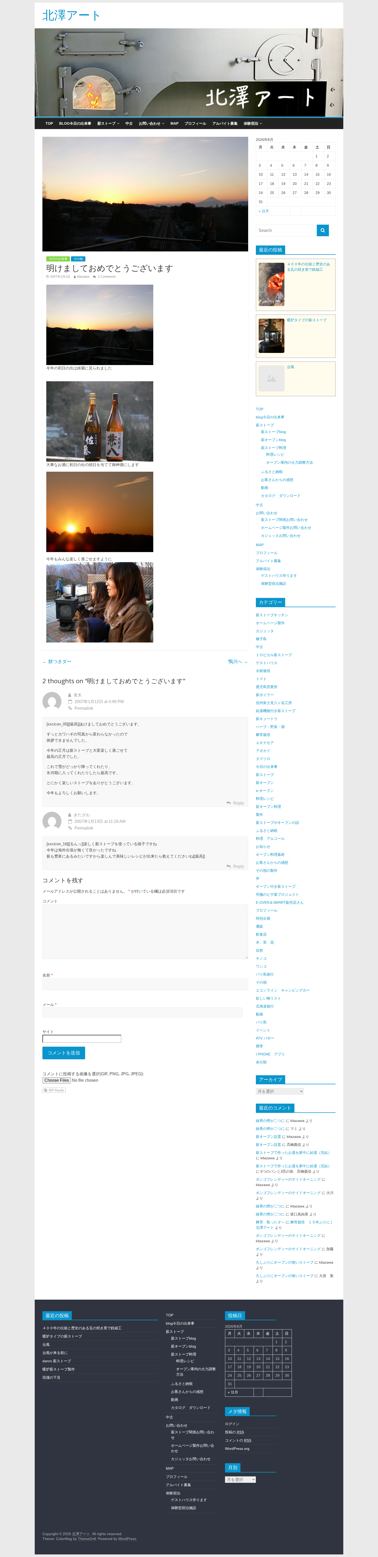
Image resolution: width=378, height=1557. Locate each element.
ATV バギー (265, 1038)
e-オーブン (265, 791)
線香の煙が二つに (270, 1121)
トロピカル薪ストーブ (274, 655)
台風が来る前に (55, 1353)
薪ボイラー (265, 695)
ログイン (232, 1424)
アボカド (263, 751)
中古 (129, 123)
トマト (261, 679)
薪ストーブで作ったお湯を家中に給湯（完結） (293, 1152)
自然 (259, 950)
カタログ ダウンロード (281, 496)
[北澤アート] (189, 72)
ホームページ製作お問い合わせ (286, 528)
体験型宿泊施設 (273, 583)
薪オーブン (265, 783)
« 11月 (264, 211)
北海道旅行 (265, 1006)
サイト (48, 1031)
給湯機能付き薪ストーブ (275, 711)
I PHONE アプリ (270, 1054)
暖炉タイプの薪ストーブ (62, 1336)
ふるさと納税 (272, 472)
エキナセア (265, 743)
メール (49, 1004)
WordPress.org (237, 1448)
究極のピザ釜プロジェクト (277, 894)
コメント (50, 901)
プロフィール (195, 123)
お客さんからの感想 (277, 480)
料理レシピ (275, 454)
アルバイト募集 (225, 123)
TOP (49, 123)
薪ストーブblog (273, 432)
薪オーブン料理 (268, 807)
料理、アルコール (270, 838)
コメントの (238, 1440)
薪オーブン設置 (268, 1137)
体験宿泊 (251, 123)
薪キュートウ (266, 719)
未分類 (261, 1062)
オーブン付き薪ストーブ (275, 886)
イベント (263, 1030)
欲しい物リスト (268, 998)
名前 (47, 975)
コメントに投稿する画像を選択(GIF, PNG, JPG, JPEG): (93, 1074)
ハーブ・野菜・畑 (270, 727)
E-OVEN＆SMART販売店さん (280, 902)
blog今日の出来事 (75, 123)
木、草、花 (265, 942)
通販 (259, 926)
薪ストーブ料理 (273, 448)
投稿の (234, 1432)
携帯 (259, 1046)
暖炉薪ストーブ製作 (58, 1369)
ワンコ (261, 966)
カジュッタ (265, 631)
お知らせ (263, 846)
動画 (264, 488)
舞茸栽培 (263, 735)
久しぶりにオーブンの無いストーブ (284, 1262)
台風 (46, 1344)
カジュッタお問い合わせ (281, 536)
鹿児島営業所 (266, 687)
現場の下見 (51, 1377)
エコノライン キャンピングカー (283, 990)
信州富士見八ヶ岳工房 (274, 703)
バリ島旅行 (265, 974)
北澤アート (72, 15)
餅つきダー (56, 661)
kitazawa (83, 276)
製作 (259, 815)
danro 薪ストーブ (56, 1361)
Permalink (84, 708)
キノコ (261, 958)
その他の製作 (266, 870)
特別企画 (263, 918)
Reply (238, 803)
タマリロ (263, 759)
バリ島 (261, 1022)
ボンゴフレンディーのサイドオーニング (288, 1179)
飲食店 (261, 934)
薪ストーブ (106, 123)
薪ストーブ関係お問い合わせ (284, 520)
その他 (78, 259)
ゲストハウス (266, 663)
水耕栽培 (263, 671)
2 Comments (106, 276)
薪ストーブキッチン (272, 615)
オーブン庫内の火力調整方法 (289, 462)
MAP (174, 123)
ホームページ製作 (270, 623)
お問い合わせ (149, 123)
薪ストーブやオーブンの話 (277, 822)
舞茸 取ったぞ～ (270, 1222)
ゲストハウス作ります (279, 575)
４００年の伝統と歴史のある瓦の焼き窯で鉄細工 (82, 1328)
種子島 (261, 639)
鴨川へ (238, 661)
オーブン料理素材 (270, 854)
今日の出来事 (58, 259)
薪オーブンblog (273, 440)
